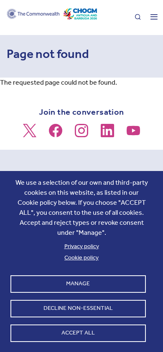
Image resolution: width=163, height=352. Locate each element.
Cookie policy (81, 257)
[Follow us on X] (29, 134)
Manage (78, 283)
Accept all (78, 332)
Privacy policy (81, 246)
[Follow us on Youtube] (133, 134)
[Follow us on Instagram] (81, 134)
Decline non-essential (78, 308)
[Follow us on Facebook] (55, 134)
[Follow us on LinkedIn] (107, 134)
